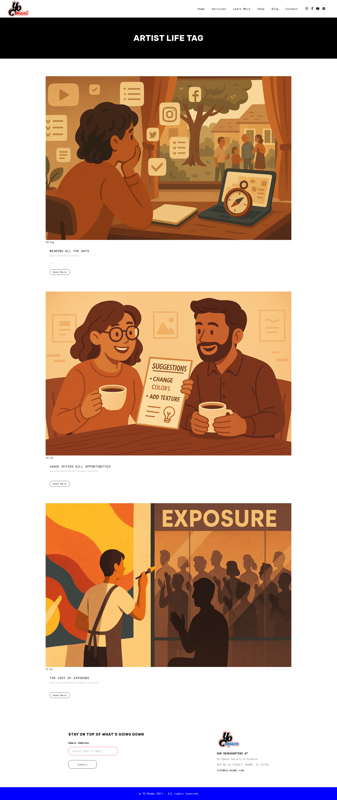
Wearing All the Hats (69, 251)
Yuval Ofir (73, 255)
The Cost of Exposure (70, 678)
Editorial (61, 255)
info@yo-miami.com (230, 770)
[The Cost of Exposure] (168, 585)
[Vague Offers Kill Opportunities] (168, 373)
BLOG (53, 255)
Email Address (78, 743)
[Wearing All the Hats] (168, 158)
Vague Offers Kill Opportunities (80, 466)
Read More (60, 272)
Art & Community (59, 471)
